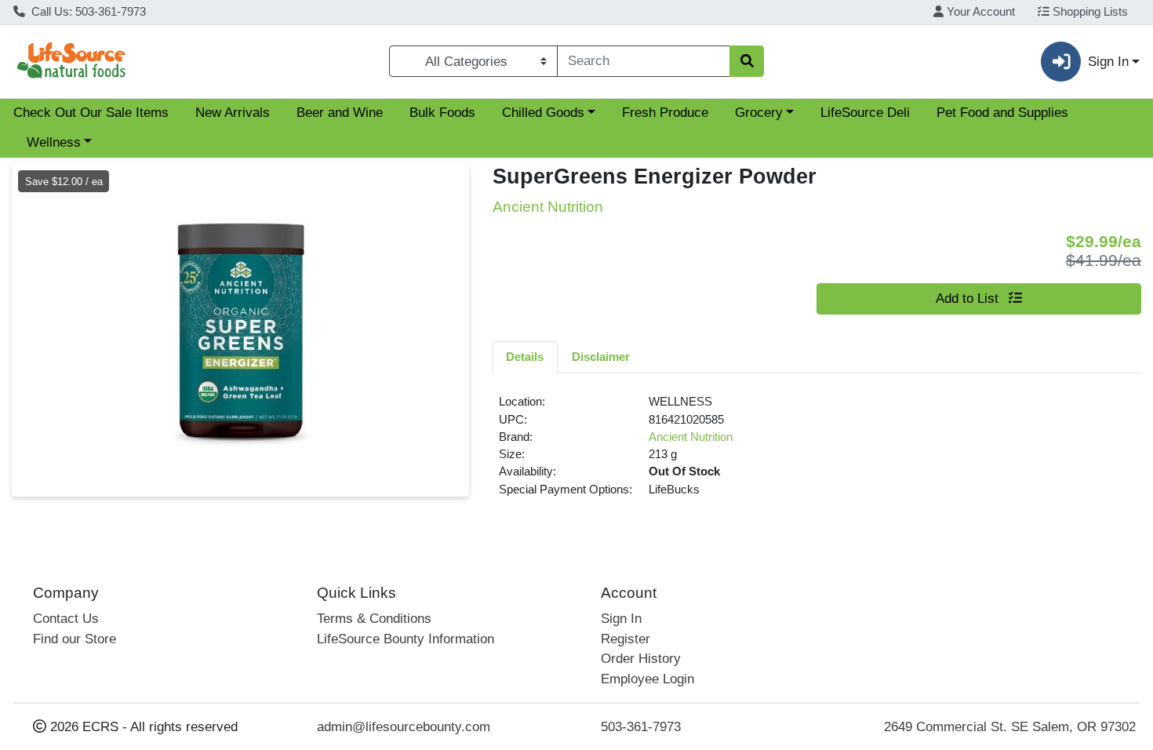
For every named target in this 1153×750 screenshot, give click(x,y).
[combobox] (643, 61)
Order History (641, 658)
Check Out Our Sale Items (91, 112)
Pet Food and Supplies (1002, 112)
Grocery (759, 112)
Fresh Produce (665, 112)
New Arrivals (232, 112)
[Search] (746, 61)
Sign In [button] (1108, 61)
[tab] (525, 357)
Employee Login (647, 679)
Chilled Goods (543, 112)
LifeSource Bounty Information (405, 639)
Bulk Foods (442, 112)
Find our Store (74, 639)
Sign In (621, 618)
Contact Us (66, 618)
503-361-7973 (641, 726)
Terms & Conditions (374, 618)
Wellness (54, 142)
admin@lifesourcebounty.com (403, 726)
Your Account (979, 11)
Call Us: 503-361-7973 (87, 11)
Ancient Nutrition (691, 437)
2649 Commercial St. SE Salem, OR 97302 (1010, 726)
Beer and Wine (339, 112)
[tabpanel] (817, 452)
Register (625, 639)
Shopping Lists (1088, 11)
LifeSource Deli (865, 112)
